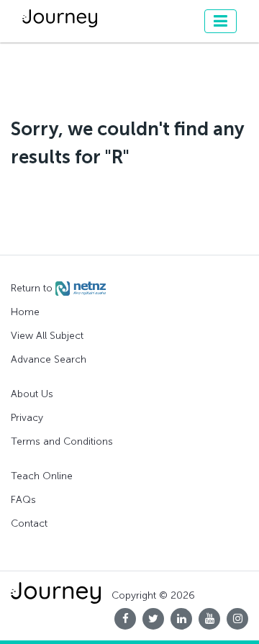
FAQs (23, 500)
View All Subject (47, 336)
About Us (32, 394)
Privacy (27, 418)
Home (25, 312)
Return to (33, 288)
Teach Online (42, 476)
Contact (29, 523)
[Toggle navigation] (220, 21)
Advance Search (48, 359)
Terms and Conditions (62, 441)
